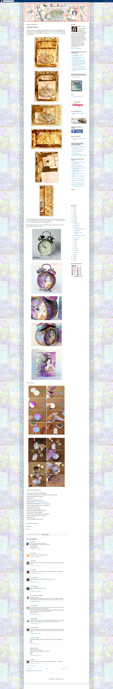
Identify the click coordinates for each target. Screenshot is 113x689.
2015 (73, 222)
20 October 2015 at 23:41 (35, 573)
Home (47, 668)
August (75, 239)
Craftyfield (32, 618)
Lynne (47, 31)
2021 (73, 211)
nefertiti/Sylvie (33, 637)
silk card (48, 503)
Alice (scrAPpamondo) (35, 595)
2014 (73, 254)
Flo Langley (32, 577)
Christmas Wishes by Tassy (78, 166)
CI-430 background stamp (41, 501)
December (76, 223)
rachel (31, 560)
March (75, 248)
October (75, 227)
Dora (31, 541)
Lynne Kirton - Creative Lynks (78, 149)
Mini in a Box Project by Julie (78, 178)
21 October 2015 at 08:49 (35, 601)
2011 (73, 260)
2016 (73, 220)
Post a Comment (31, 665)
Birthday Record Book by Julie (78, 184)
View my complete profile (76, 48)
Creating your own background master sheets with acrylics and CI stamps (79, 69)
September (76, 237)
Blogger (62, 679)
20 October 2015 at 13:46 (35, 549)
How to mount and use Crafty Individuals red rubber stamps (78, 61)
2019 (73, 215)
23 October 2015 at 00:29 (35, 663)
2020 (73, 213)
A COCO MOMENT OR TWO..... (79, 229)
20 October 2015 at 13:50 (35, 556)
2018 (73, 216)
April (75, 246)
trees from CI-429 (54, 220)
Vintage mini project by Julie (78, 183)
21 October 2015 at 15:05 (35, 633)
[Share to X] (45, 534)
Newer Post (29, 668)
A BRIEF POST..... (77, 230)
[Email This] (42, 534)
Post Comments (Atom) (37, 670)
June (75, 243)
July (74, 241)
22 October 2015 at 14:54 (35, 655)
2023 (73, 207)
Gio (51, 31)
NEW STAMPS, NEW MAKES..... (77, 233)
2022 (73, 209)
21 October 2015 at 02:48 (35, 582)
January (75, 252)
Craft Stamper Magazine (77, 96)
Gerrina (31, 569)
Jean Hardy (32, 627)
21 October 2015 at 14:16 (35, 623)
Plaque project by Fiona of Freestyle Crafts (77, 171)
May (75, 245)
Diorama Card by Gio (76, 164)
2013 (73, 256)
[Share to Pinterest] (48, 534)
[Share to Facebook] (46, 534)
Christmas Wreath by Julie (77, 186)
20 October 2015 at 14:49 (35, 565)
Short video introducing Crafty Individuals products (78, 58)
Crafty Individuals (75, 77)
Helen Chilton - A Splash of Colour (79, 155)
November (76, 225)
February (76, 250)
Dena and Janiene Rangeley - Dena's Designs (78, 147)
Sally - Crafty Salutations (77, 151)
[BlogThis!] (43, 534)
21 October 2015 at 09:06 (35, 614)
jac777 (31, 553)
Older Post (64, 668)
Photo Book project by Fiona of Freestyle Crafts (78, 168)
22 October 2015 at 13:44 (35, 644)
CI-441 (42, 503)
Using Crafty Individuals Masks (78, 66)
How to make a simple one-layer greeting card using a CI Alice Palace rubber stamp (79, 64)
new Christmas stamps (54, 33)
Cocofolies (32, 605)
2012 (73, 258)
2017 (73, 218)
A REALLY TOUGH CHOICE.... (79, 235)
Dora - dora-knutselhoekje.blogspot (77, 153)
